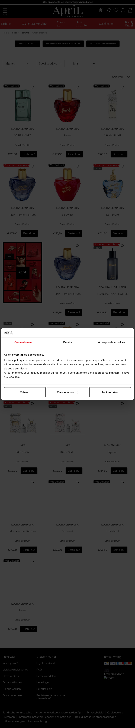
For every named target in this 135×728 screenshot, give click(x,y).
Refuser (25, 392)
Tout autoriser (110, 392)
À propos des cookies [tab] (111, 342)
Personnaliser (65, 392)
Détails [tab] (67, 342)
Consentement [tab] (23, 342)
